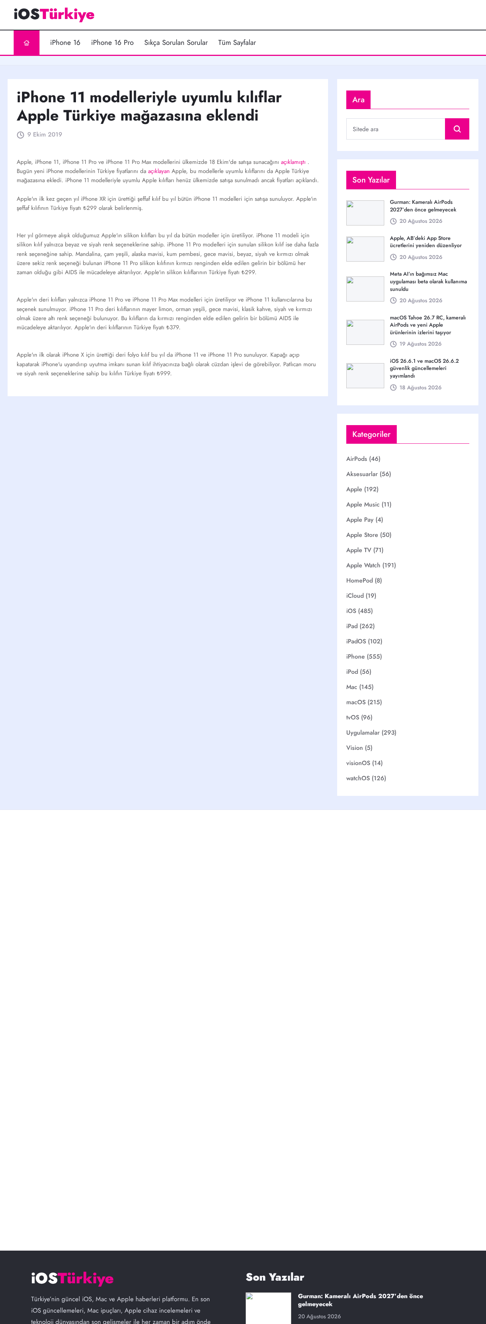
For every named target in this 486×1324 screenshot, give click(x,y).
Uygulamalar (363, 732)
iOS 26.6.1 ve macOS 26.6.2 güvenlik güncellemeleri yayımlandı (424, 368)
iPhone (355, 656)
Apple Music (363, 504)
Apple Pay (360, 519)
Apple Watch (363, 565)
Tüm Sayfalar (237, 42)
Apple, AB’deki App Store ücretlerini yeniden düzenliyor (426, 241)
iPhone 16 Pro (112, 42)
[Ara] (457, 129)
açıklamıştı (294, 162)
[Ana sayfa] (26, 42)
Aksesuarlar (362, 474)
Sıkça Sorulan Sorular (176, 42)
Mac (351, 687)
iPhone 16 (65, 42)
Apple (354, 489)
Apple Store (362, 534)
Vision (354, 747)
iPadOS (356, 641)
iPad (352, 626)
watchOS (358, 778)
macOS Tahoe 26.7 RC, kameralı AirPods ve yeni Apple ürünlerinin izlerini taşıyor (428, 325)
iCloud (355, 595)
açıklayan (160, 171)
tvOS (352, 717)
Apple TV (358, 550)
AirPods (356, 458)
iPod (352, 671)
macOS (356, 702)
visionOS (358, 763)
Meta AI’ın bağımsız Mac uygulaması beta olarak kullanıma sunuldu (428, 281)
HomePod (359, 580)
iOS (351, 610)
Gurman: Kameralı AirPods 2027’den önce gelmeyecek (423, 205)
